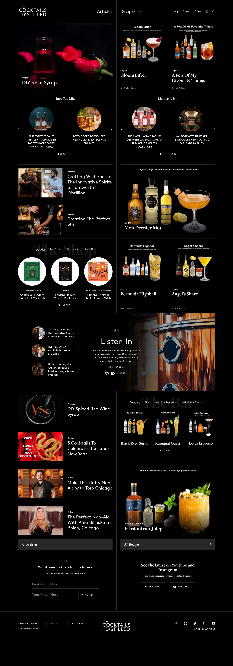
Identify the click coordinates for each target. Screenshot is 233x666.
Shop (175, 11)
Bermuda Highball (138, 294)
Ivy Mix (65, 290)
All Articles (29, 544)
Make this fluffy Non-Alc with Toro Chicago (90, 485)
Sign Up (87, 595)
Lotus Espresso (201, 443)
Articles (105, 11)
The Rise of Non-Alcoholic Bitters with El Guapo (60, 350)
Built (122, 308)
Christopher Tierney (32, 290)
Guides (71, 213)
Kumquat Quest (167, 443)
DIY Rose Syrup (39, 83)
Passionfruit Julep (143, 528)
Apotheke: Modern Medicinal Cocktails (32, 296)
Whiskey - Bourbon (134, 523)
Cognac (123, 70)
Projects (25, 77)
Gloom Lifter (133, 75)
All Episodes (115, 367)
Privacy (57, 623)
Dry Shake (124, 88)
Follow (154, 586)
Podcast (187, 11)
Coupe (133, 88)
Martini (182, 308)
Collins (181, 88)
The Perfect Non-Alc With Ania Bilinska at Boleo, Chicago (89, 522)
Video (70, 477)
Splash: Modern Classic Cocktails (65, 296)
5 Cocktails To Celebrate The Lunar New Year (88, 448)
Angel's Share (185, 294)
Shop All (89, 249)
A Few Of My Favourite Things (188, 77)
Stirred (175, 88)
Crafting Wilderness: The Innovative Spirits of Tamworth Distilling (90, 184)
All (64, 305)
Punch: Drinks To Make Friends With (98, 296)
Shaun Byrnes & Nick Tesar (98, 290)
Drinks (71, 438)
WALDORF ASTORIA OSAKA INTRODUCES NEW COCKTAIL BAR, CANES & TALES (192, 140)
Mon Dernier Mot (143, 228)
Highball (129, 308)
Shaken (175, 308)
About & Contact (30, 623)
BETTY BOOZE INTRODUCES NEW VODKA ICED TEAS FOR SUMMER (89, 140)
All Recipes (132, 544)
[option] (41, 127)
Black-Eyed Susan (134, 443)
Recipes (128, 11)
